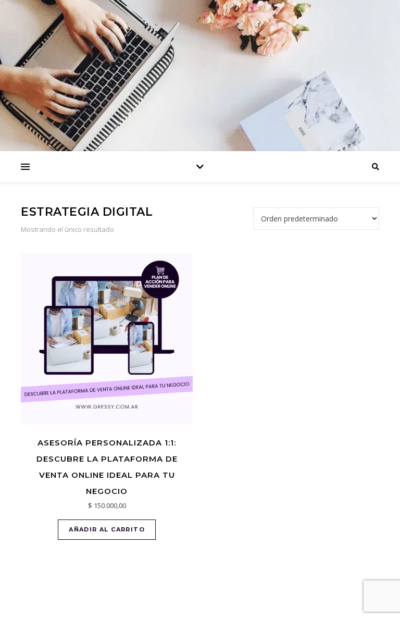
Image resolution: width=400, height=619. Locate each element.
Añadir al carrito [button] (107, 529)
